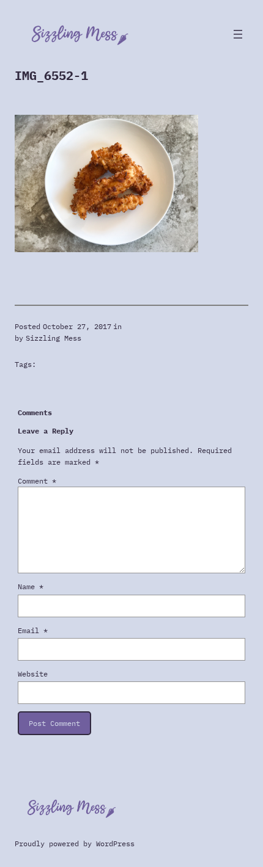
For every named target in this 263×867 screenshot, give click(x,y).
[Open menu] (238, 34)
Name (30, 586)
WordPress (115, 843)
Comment (37, 480)
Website (33, 673)
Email (33, 630)
